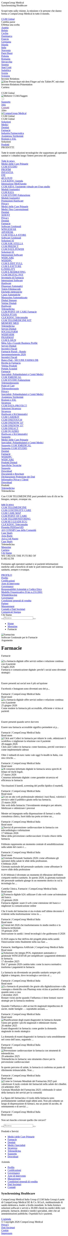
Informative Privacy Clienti (14, 479)
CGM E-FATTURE (11, 266)
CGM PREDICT (10, 246)
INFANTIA (7, 172)
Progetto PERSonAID (12, 527)
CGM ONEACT (9, 428)
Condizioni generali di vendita (16, 600)
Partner (4, 603)
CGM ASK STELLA (12, 243)
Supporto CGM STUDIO (14, 448)
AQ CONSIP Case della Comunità (18, 530)
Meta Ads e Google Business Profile (19, 343)
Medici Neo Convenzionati (14, 209)
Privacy (5, 203)
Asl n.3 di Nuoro (9, 538)
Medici (4, 124)
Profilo (4, 578)
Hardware (6, 283)
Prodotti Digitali (9, 462)
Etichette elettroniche (11, 291)
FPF (3, 175)
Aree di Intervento (10, 583)
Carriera (5, 550)
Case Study (7, 533)
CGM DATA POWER (12, 249)
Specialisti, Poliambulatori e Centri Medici (22, 374)
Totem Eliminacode (11, 289)
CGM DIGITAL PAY (12, 274)
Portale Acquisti (9, 368)
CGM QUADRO (10, 431)
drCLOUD (6, 178)
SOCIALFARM (9, 331)
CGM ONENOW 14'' (12, 422)
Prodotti (5, 144)
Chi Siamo (6, 553)
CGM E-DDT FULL (12, 263)
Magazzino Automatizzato (14, 297)
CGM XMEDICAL (11, 377)
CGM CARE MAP (11, 513)
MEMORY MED (10, 323)
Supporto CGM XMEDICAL (16, 445)
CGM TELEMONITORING (16, 518)
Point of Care (8, 385)
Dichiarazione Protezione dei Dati (18, 476)
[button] (34, 116)
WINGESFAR (8, 229)
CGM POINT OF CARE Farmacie (19, 311)
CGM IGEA (7, 192)
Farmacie (5, 130)
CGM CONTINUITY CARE (16, 510)
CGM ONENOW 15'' (12, 425)
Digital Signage (9, 300)
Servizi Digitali (8, 328)
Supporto (5, 437)
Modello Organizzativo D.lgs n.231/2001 (21, 592)
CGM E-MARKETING (13, 272)
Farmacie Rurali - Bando (13, 351)
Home (11, 623)
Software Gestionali (11, 226)
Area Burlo (6, 535)
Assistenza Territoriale (12, 136)
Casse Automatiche (10, 294)
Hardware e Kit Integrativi (14, 414)
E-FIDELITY (8, 269)
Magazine (6, 547)
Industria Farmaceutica (12, 133)
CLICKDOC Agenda (12, 181)
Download (6, 471)
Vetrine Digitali (8, 303)
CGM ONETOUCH (11, 419)
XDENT (5, 215)
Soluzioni (6, 121)
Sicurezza (6, 402)
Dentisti (5, 127)
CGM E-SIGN (8, 340)
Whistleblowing (9, 595)
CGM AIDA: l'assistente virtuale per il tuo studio (25, 186)
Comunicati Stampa (11, 612)
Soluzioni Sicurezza (11, 408)
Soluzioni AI (7, 240)
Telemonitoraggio (10, 382)
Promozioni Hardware (12, 200)
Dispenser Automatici (12, 286)
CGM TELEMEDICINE (14, 507)
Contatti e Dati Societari (13, 609)
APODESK (7, 232)
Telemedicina (8, 309)
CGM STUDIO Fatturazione (15, 195)
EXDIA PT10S (9, 314)
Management (7, 606)
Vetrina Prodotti (9, 365)
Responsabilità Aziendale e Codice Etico (21, 589)
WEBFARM (7, 334)
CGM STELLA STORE (13, 235)
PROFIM (6, 169)
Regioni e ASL (8, 138)
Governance (7, 586)
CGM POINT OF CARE (14, 516)
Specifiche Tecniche (11, 465)
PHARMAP (7, 337)
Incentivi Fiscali (9, 348)
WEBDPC (6, 260)
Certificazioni (8, 580)
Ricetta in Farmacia (11, 363)
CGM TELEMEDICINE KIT (16, 320)
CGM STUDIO (9, 166)
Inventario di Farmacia (12, 277)
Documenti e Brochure (12, 474)
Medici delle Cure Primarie (14, 163)
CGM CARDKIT (10, 417)
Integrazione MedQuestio (14, 183)
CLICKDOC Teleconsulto (14, 317)
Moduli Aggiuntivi (10, 189)
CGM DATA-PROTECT (14, 405)
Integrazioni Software (12, 254)
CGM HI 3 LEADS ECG (14, 521)
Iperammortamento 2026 (13, 354)
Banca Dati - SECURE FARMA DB (19, 360)
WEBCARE (7, 257)
